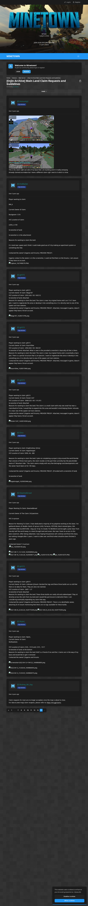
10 (28, 710)
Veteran (14, 78)
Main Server (22, 78)
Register (26, 71)
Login (18, 71)
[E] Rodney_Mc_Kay (25, 684)
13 (38, 710)
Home (8, 78)
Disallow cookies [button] (69, 896)
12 (34, 710)
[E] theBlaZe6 (22, 184)
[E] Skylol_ (21, 621)
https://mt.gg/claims (54, 703)
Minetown (13, 56)
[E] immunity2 (22, 101)
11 (31, 710)
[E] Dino (20, 433)
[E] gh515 (21, 275)
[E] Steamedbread (24, 493)
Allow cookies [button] (69, 900)
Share (43, 91)
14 (41, 710)
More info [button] (77, 892)
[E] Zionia (16, 86)
